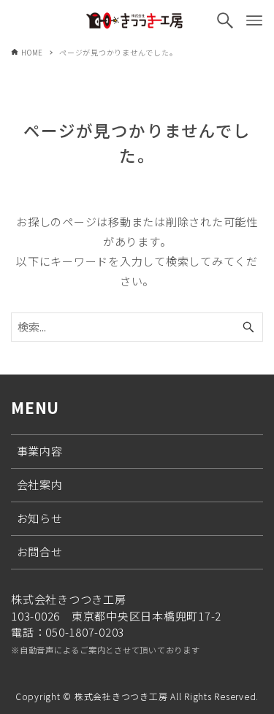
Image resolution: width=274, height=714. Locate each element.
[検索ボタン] (225, 20)
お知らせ (40, 518)
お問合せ (40, 551)
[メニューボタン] (254, 20)
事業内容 (40, 450)
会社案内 (40, 484)
